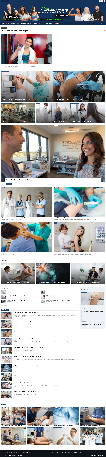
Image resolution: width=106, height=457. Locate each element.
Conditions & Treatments (26, 23)
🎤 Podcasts (76, 452)
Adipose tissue (64, 71)
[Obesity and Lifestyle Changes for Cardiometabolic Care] (6, 394)
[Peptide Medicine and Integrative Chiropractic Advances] (13, 436)
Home (3, 23)
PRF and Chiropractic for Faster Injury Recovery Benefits (16, 300)
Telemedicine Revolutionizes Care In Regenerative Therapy (92, 311)
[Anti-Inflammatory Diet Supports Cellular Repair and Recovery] (6, 385)
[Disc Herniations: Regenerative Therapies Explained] (6, 324)
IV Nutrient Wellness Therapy (5, 338)
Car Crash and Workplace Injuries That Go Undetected (64, 217)
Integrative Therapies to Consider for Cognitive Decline (53, 282)
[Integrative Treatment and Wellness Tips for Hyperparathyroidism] (6, 350)
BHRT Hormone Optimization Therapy (5, 427)
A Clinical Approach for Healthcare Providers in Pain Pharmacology (58, 300)
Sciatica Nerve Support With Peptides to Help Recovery (92, 315)
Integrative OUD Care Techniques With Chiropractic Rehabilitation (19, 99)
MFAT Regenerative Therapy (57, 71)
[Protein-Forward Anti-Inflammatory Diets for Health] (43, 297)
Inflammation (88, 280)
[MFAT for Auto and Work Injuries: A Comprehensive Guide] (6, 315)
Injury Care (2, 71)
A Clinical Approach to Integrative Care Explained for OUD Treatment (14, 217)
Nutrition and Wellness (4, 382)
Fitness (58, 452)
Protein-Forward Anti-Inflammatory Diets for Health (55, 295)
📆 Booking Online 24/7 (15, 23)
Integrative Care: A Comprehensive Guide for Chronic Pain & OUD (50, 121)
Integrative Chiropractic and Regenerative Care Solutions (92, 320)
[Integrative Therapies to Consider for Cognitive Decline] (53, 273)
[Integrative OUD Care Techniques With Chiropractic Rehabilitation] (27, 86)
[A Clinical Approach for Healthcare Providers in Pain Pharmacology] (43, 301)
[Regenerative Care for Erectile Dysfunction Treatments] (66, 436)
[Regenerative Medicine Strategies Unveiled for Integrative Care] (92, 436)
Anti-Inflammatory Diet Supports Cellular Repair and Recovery (27, 382)
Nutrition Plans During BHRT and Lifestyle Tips (17, 179)
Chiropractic (7, 71)
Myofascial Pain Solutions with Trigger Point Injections (92, 324)
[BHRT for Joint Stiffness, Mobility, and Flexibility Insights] (87, 112)
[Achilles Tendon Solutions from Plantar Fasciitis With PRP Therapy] (92, 416)
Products (62, 452)
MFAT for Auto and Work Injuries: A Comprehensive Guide (26, 312)
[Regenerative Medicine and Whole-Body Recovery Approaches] (6, 368)
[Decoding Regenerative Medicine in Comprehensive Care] (66, 416)
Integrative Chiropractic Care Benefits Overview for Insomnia (27, 330)
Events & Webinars (69, 452)
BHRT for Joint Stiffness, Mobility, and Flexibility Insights (83, 121)
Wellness (54, 452)
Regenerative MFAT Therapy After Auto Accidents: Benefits (70, 99)
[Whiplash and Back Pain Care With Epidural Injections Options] (6, 359)
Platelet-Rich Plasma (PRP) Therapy (31, 407)
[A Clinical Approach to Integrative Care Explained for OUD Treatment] (26, 202)
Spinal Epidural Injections (4, 356)
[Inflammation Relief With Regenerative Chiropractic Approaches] (88, 273)
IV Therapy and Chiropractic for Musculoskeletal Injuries (14, 121)
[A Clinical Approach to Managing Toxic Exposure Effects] (3, 292)
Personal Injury (56, 187)
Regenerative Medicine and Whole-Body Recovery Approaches (27, 365)
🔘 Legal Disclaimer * (84, 452)
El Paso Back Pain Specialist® (100, 455)
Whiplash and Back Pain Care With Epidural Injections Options (27, 356)
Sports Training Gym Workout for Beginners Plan (11, 65)
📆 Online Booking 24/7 (20, 452)
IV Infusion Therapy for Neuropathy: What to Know (25, 338)
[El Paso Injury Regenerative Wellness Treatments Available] (13, 416)
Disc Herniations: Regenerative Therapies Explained (25, 321)
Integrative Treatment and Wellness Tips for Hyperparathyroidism (28, 347)
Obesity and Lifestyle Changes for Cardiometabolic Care (26, 391)
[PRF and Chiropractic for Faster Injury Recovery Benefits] (3, 301)
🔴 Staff (7, 23)
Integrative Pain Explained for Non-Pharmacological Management (17, 295)
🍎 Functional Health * (30, 452)
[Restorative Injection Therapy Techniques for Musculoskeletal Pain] (40, 416)
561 (9, 401)
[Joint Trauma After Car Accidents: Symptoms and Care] (43, 292)
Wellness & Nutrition (38, 23)
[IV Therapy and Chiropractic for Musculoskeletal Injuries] (18, 112)
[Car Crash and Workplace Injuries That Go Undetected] (79, 202)
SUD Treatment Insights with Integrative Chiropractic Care (12, 253)
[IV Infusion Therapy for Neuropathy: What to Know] (6, 341)
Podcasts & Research (48, 23)
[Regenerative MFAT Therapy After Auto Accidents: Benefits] (79, 86)
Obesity (2, 391)
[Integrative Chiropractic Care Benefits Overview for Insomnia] (6, 333)
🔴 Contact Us (57, 23)
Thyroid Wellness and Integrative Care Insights (5, 347)
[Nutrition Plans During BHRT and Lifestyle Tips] (53, 153)
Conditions (44, 452)
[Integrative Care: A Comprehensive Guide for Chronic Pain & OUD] (53, 112)
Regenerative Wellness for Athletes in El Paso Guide (17, 282)
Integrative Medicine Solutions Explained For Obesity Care (27, 374)
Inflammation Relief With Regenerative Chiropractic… (88, 282)
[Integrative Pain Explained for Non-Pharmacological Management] (3, 297)
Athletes (18, 280)
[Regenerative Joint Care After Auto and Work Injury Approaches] (92, 298)
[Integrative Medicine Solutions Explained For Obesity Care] (6, 377)
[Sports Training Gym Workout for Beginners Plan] (26, 49)
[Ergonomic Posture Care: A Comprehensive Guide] (79, 237)
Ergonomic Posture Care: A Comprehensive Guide (64, 253)
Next (13, 401)
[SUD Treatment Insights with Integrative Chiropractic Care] (26, 237)
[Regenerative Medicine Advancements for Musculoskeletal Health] (40, 436)
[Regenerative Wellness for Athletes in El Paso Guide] (18, 273)
